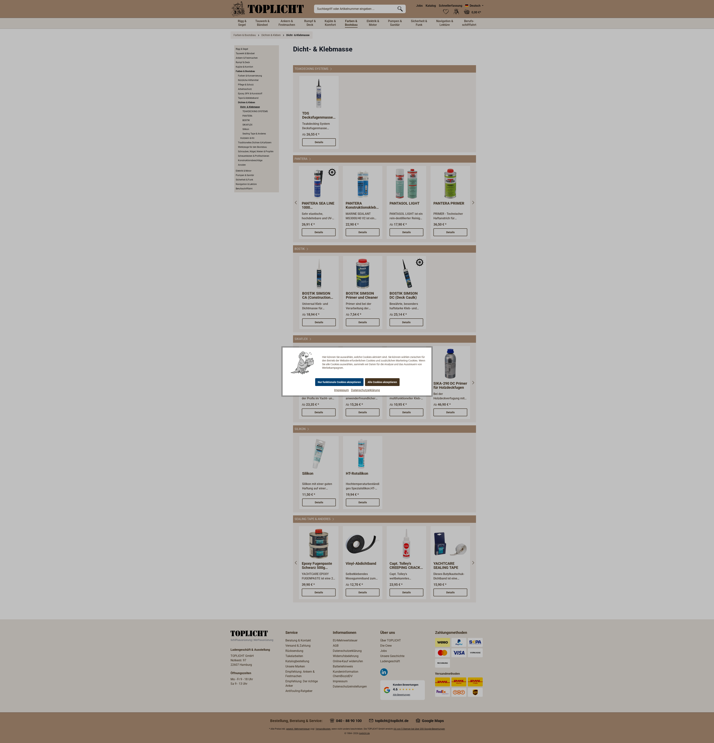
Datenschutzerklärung (365, 390)
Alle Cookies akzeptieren (382, 382)
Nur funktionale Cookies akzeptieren (339, 382)
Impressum (341, 390)
